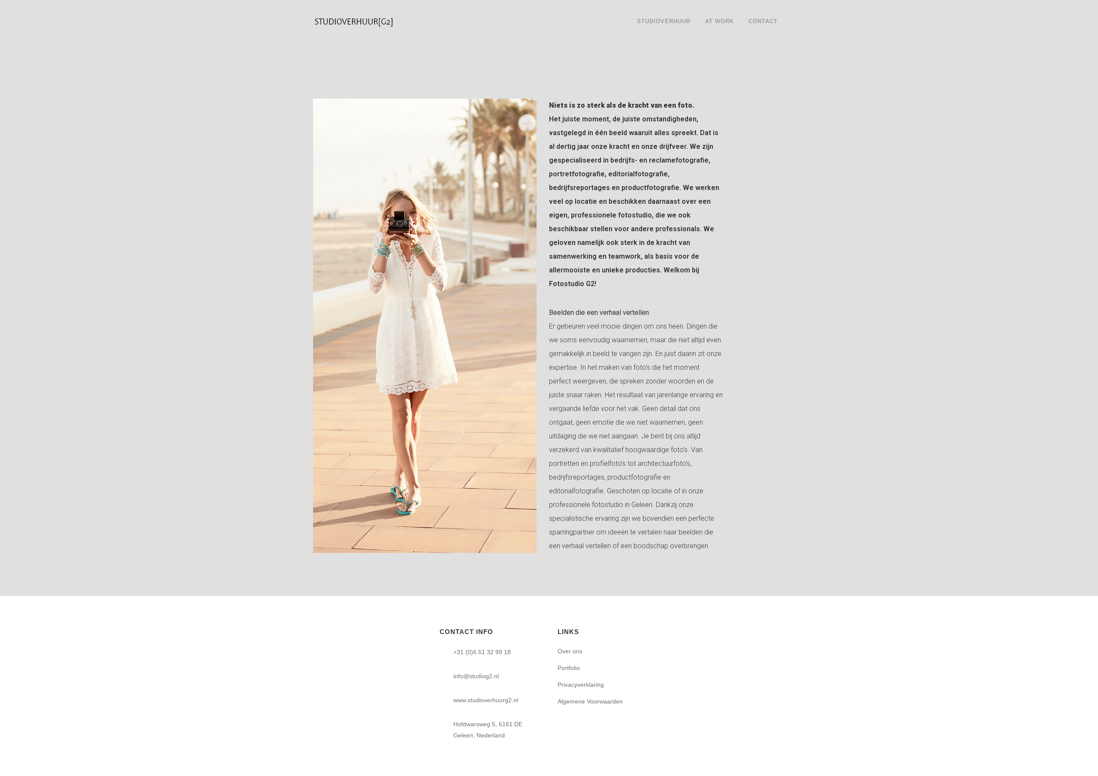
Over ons (570, 651)
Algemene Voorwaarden (590, 701)
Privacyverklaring (581, 684)
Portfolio (569, 667)
